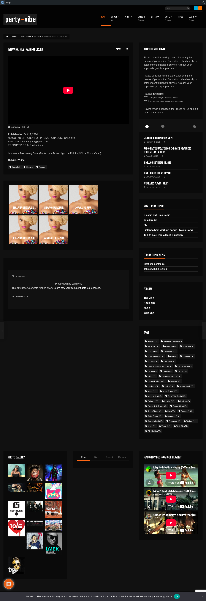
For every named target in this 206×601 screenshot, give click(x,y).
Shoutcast (173, 416)
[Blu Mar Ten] (35, 506)
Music (147, 307)
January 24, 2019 (153, 177)
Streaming (174, 421)
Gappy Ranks (185, 366)
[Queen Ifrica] (16, 470)
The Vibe (149, 297)
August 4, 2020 (152, 156)
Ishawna (15, 127)
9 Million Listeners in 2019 (157, 162)
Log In (191, 18)
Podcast (185, 401)
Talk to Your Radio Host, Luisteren (163, 235)
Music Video (18, 160)
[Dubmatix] (16, 565)
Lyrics (169, 386)
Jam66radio (150, 220)
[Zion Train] (35, 487)
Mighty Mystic (186, 386)
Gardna (152, 371)
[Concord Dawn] (35, 523)
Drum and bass (156, 356)
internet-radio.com (171, 376)
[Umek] (53, 544)
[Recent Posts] (147, 127)
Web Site (149, 312)
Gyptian (182, 371)
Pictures (153, 401)
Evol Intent (169, 361)
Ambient (152, 341)
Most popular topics (154, 264)
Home (103, 17)
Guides (167, 371)
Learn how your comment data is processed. (77, 288)
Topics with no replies (155, 269)
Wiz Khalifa (154, 431)
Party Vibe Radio (176, 396)
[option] (23, 199)
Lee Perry (153, 386)
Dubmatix (188, 356)
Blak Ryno (170, 346)
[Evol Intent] (16, 528)
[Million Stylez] (16, 487)
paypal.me (158, 94)
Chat (127, 17)
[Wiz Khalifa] (35, 541)
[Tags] (195, 127)
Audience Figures (172, 341)
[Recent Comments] (179, 127)
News (180, 17)
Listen (154, 17)
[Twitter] (196, 8)
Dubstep (152, 361)
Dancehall (16, 167)
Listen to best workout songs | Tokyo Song (168, 230)
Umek (151, 426)
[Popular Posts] (163, 127)
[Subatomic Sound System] (53, 472)
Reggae (42, 167)
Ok (177, 596)
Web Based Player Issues (156, 183)
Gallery (141, 18)
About (114, 18)
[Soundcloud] (200, 8)
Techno (191, 421)
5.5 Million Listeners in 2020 (158, 138)
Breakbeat (188, 346)
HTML (151, 376)
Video (166, 426)
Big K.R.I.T (153, 346)
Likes (96, 457)
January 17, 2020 (153, 166)
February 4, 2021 (153, 142)
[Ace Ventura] (53, 525)
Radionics (149, 302)
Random (122, 457)
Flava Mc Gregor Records (159, 366)
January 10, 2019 (153, 187)
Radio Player (154, 411)
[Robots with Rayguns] (53, 491)
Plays (83, 457)
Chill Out (152, 351)
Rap (171, 411)
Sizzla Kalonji (155, 421)
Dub (173, 356)
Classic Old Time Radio (157, 215)
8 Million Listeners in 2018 (157, 173)
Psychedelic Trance (157, 406)
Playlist (169, 401)
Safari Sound (154, 416)
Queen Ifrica (180, 406)
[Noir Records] (16, 509)
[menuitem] (2, 2)
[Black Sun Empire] (53, 509)
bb (145, 225)
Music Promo (170, 391)
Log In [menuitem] (9, 2)
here (146, 112)
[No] (202, 596)
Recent (109, 457)
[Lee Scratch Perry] (35, 472)
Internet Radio (156, 381)
